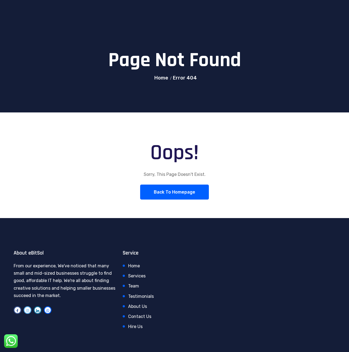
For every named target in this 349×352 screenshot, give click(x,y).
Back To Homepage (174, 192)
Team (133, 286)
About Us (137, 306)
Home (161, 78)
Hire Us (135, 326)
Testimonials (141, 296)
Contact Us (139, 316)
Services (137, 275)
